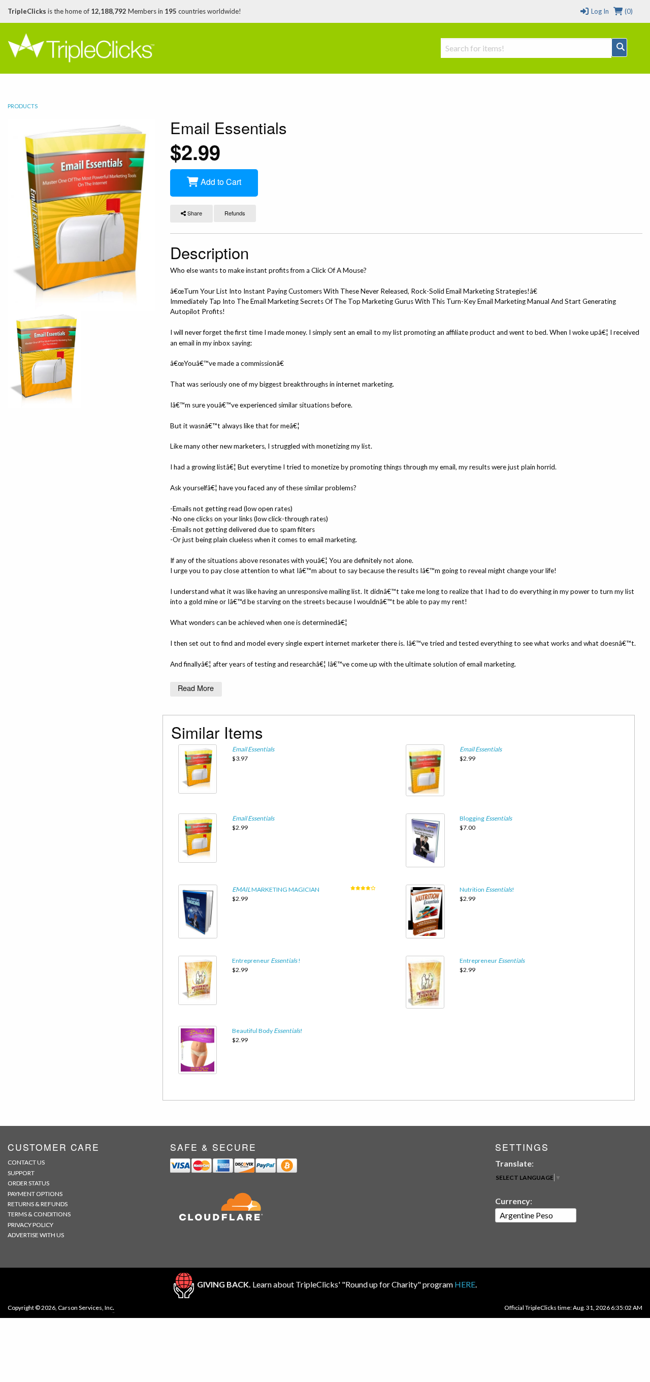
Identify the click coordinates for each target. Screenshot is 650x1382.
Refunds (234, 213)
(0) (628, 11)
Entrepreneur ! (266, 960)
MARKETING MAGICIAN (275, 889)
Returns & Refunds (38, 1204)
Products (23, 106)
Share (194, 213)
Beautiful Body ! (267, 1030)
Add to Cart (220, 181)
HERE (464, 1285)
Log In (599, 11)
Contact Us (26, 1162)
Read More (196, 687)
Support (21, 1173)
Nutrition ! (487, 889)
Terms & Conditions (39, 1214)
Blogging (486, 818)
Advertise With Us (36, 1235)
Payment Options (35, 1194)
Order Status (28, 1183)
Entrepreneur (492, 960)
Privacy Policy (30, 1225)
